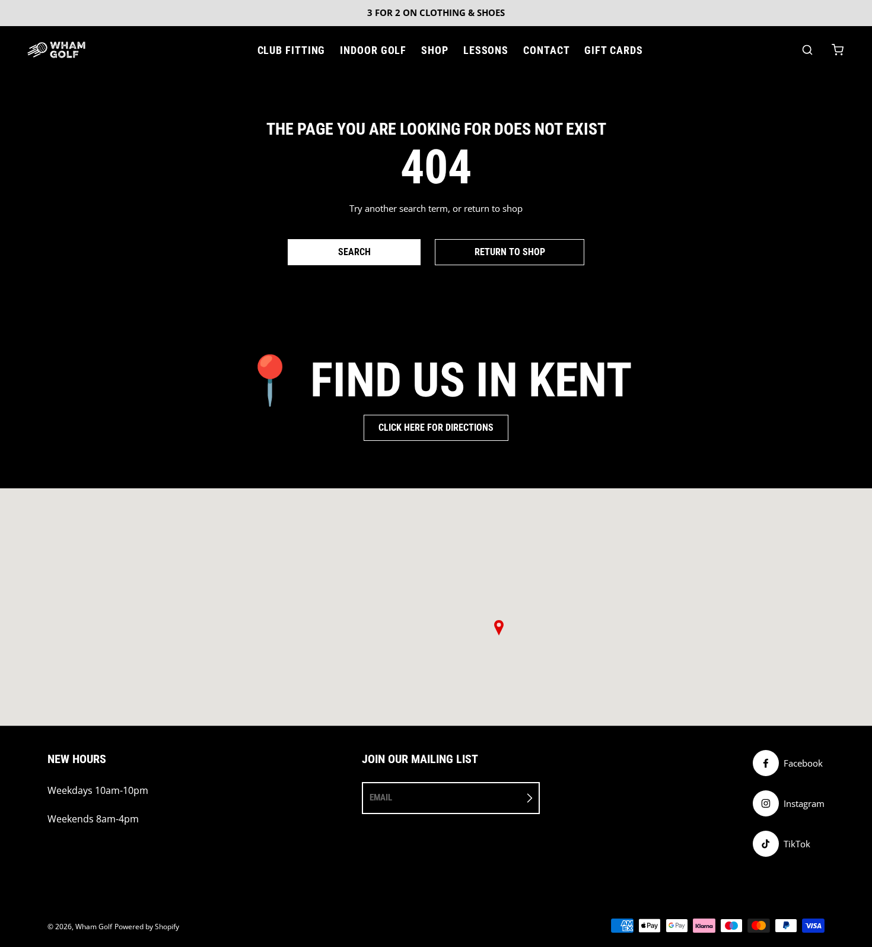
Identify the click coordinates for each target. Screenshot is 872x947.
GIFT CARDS (613, 50)
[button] (499, 627)
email (381, 797)
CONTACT (546, 50)
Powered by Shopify (146, 926)
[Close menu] (247, 50)
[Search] (807, 50)
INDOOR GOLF (373, 50)
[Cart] (837, 50)
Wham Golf (93, 926)
